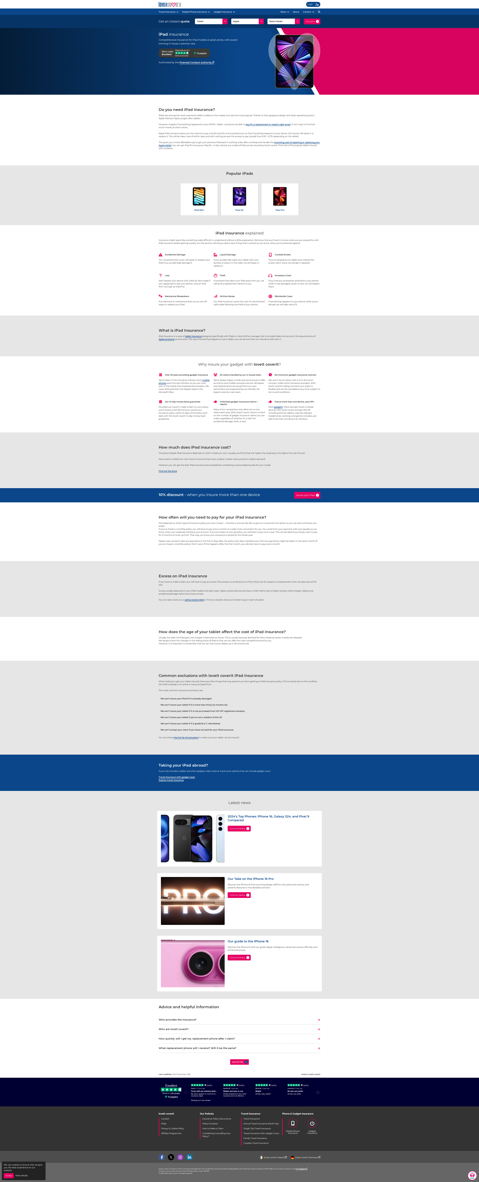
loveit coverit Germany (306, 1157)
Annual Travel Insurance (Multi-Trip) (261, 1123)
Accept (9, 1176)
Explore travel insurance (171, 780)
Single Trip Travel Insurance (257, 1128)
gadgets (278, 407)
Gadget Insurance (223, 12)
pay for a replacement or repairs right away (268, 124)
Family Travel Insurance (255, 1138)
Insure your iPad (305, 495)
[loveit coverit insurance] (170, 4)
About (296, 12)
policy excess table (194, 600)
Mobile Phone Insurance (194, 12)
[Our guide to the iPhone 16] (193, 986)
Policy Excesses (210, 1123)
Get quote (310, 21)
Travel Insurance (167, 12)
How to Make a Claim (212, 1128)
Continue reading (237, 828)
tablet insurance (193, 336)
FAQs (163, 1123)
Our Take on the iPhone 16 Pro (251, 879)
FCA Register (301, 1169)
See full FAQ (237, 1062)
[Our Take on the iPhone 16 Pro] (193, 924)
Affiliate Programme (171, 1133)
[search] (319, 11)
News (283, 12)
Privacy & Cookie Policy (172, 1128)
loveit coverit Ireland (274, 1157)
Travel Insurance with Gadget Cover (261, 1133)
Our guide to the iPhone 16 (248, 941)
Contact (307, 12)
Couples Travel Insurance (256, 1143)
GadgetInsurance (312, 1132)
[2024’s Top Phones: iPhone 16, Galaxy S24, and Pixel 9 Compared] (193, 862)
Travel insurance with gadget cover (177, 777)
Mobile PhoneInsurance (293, 1132)
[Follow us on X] (171, 1157)
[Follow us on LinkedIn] (189, 1157)
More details (21, 1175)
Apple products (167, 339)
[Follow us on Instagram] (180, 1157)
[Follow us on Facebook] (162, 1157)
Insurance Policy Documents (216, 1119)
